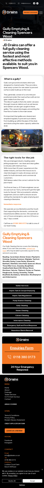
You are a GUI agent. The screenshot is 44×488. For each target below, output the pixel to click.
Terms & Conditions (12, 415)
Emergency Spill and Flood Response (22, 325)
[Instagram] (37, 3)
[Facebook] (34, 3)
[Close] (41, 470)
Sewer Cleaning (22, 310)
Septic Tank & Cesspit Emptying (22, 291)
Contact (8, 399)
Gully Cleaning (22, 305)
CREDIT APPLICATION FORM (15, 423)
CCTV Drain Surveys (12, 397)
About (7, 390)
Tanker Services (22, 286)
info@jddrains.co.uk (12, 455)
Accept (32, 481)
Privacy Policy (10, 418)
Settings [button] (22, 485)
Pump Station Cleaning (22, 301)
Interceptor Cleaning (22, 320)
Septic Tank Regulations (22, 296)
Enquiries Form (21, 348)
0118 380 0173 (10, 460)
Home (7, 388)
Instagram (8, 443)
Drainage (8, 392)
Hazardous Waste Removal (22, 330)
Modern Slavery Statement (15, 420)
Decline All (11, 481)
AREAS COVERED (11, 404)
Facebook (8, 440)
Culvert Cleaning (22, 315)
